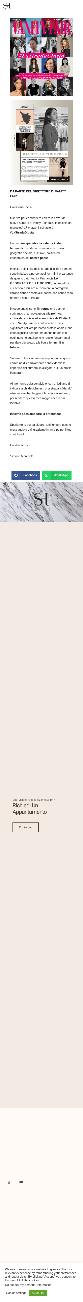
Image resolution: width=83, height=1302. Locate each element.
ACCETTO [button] (38, 1297)
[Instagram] (8, 1182)
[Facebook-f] (15, 1182)
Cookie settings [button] (16, 1297)
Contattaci (25, 827)
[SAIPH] (7, 7)
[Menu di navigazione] (75, 7)
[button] (25, 475)
